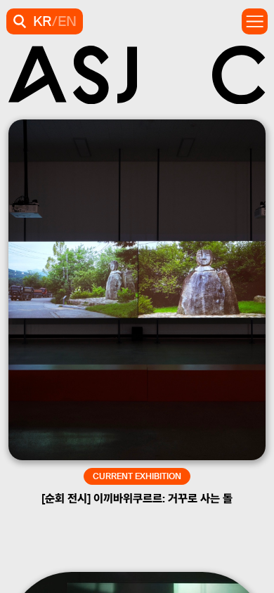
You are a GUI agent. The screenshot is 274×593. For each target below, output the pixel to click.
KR (42, 21)
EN (67, 21)
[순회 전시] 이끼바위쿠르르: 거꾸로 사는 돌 (137, 498)
